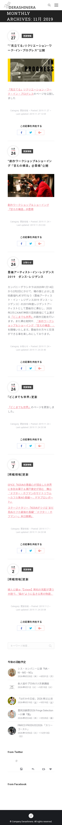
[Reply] (33, 769)
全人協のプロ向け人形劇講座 (33, 683)
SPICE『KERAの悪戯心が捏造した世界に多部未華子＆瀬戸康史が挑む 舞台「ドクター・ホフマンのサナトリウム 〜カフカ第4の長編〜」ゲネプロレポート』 (30, 493)
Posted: (40, 110)
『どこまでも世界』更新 (23, 397)
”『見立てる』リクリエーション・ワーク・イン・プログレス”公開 (30, 48)
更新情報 (27, 36)
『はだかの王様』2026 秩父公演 (35, 698)
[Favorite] (51, 769)
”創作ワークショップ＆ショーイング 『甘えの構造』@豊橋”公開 (30, 163)
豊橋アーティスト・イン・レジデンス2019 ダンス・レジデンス (31, 274)
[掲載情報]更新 (18, 474)
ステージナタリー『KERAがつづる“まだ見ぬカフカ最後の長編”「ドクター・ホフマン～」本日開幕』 (31, 512)
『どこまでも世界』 (22, 317)
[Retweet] (44, 769)
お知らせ (27, 262)
